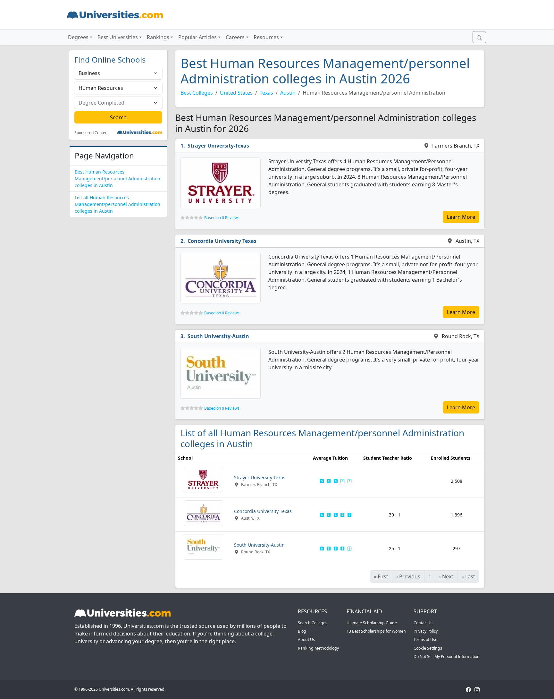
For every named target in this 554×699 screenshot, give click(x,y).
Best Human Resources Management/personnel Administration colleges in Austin (117, 178)
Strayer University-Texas (218, 145)
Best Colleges (196, 92)
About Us (306, 639)
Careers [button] (235, 37)
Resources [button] (266, 37)
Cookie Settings (428, 648)
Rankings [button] (158, 37)
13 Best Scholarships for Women (376, 631)
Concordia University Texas (222, 240)
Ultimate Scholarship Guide (372, 623)
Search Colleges (312, 623)
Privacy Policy (426, 631)
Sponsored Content (91, 133)
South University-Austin (218, 336)
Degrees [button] (78, 37)
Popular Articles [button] (197, 37)
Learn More (461, 216)
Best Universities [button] (117, 37)
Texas (266, 92)
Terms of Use (425, 639)
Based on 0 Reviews (221, 217)
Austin (288, 92)
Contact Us (423, 623)
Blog (302, 631)
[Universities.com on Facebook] (468, 689)
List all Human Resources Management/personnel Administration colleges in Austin (117, 204)
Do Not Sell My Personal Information (447, 656)
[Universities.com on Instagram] (477, 689)
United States (236, 92)
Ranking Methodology (318, 648)
